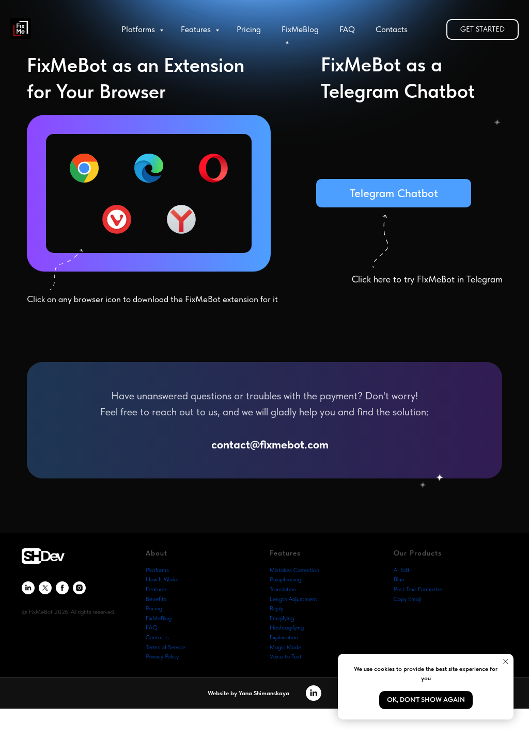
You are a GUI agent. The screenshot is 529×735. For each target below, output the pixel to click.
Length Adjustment (293, 599)
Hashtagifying (287, 627)
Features (197, 29)
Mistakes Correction (294, 570)
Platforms (139, 29)
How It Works (162, 579)
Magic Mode (285, 647)
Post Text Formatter (418, 589)
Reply (276, 608)
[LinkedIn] (28, 587)
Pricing (249, 29)
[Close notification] (506, 661)
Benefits (156, 599)
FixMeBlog (300, 29)
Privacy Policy (162, 656)
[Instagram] (79, 587)
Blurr (399, 579)
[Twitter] (45, 587)
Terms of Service (165, 647)
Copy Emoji (407, 599)
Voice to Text (286, 656)
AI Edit (402, 570)
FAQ (347, 29)
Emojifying (282, 618)
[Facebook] (62, 587)
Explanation (284, 637)
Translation (283, 589)
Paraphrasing (285, 579)
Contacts (392, 29)
